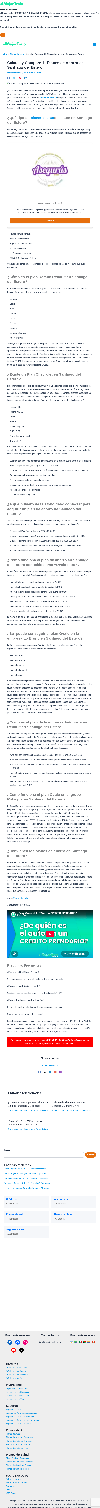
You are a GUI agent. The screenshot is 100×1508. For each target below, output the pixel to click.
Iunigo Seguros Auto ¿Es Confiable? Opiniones (25, 1168)
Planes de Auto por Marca (18, 1444)
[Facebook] (8, 78)
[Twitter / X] (44, 1072)
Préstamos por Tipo (15, 1378)
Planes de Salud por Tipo (17, 1469)
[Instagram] (60, 1072)
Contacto (10, 1486)
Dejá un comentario (15, 1110)
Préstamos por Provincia (17, 1374)
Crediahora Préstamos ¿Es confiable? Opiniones (26, 1178)
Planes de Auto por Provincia (19, 1441)
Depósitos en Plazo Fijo (17, 1388)
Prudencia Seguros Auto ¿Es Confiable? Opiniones (27, 1183)
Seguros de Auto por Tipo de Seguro (22, 1420)
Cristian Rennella (20, 898)
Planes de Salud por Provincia (19, 1465)
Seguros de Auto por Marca (18, 1423)
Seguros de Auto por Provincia (20, 1416)
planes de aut (42, 118)
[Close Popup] (2, 35)
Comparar (50, 220)
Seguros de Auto (13, 1409)
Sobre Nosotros (13, 1479)
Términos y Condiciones (16, 1482)
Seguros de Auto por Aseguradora (21, 1413)
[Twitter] (14, 78)
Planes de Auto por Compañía (19, 1437)
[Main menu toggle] (94, 44)
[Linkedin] (25, 78)
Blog (8, 1490)
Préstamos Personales (16, 1367)
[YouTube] (55, 1072)
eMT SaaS (11, 1493)
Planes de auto (37, 73)
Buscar (7, 1150)
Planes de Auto (13, 1434)
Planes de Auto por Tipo (17, 1448)
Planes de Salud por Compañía (20, 1462)
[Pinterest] (20, 78)
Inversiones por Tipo (15, 1399)
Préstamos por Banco (16, 1371)
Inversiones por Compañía (17, 1392)
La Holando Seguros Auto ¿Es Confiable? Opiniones (27, 1188)
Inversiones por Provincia (17, 1395)
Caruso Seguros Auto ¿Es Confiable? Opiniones (25, 1173)
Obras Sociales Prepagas (17, 1458)
